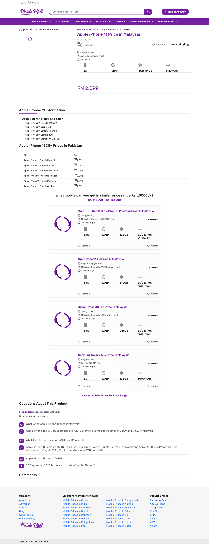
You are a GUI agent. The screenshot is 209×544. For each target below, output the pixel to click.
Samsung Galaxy (159, 500)
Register (31, 412)
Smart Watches (104, 21)
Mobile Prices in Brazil (75, 511)
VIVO (152, 522)
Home (80, 29)
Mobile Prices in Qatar (118, 526)
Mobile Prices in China (75, 500)
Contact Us (25, 507)
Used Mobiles (63, 21)
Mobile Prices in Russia (76, 518)
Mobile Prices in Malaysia (120, 507)
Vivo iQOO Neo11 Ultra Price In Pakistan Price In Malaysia (116, 211)
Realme (154, 518)
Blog (21, 511)
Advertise (24, 504)
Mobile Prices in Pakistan (77, 515)
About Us (24, 500)
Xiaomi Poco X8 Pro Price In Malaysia (102, 307)
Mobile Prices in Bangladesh (122, 500)
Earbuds (121, 21)
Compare (88, 45)
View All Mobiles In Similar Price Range (104, 395)
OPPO (153, 515)
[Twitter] (184, 44)
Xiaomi (154, 526)
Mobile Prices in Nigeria (119, 504)
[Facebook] (180, 44)
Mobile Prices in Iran (74, 526)
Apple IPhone (92, 29)
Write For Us (26, 515)
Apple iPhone (157, 504)
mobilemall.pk (42, 541)
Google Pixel (157, 507)
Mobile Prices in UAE (118, 518)
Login (21, 412)
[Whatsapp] (188, 44)
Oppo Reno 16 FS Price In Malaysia (101, 259)
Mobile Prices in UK (117, 515)
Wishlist (160, 44)
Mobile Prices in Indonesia (77, 507)
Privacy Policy (27, 518)
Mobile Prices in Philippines (78, 522)
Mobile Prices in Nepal (118, 522)
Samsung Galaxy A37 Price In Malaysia (103, 355)
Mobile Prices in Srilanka (120, 511)
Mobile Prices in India (75, 504)
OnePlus (154, 511)
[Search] (148, 12)
